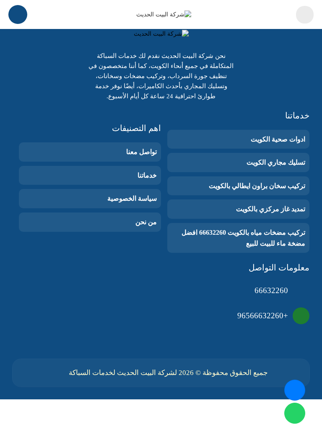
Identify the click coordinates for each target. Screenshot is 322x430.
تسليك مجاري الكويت (276, 162)
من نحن (146, 221)
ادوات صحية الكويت (278, 139)
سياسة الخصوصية (132, 198)
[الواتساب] (295, 413)
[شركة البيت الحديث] (163, 14)
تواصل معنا (141, 151)
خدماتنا (147, 175)
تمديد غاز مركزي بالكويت (270, 208)
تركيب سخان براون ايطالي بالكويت (257, 185)
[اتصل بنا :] (295, 390)
